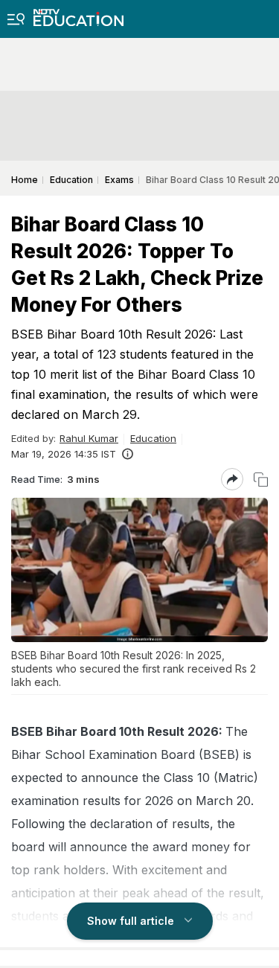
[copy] (261, 479)
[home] (78, 13)
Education (153, 438)
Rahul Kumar (89, 438)
